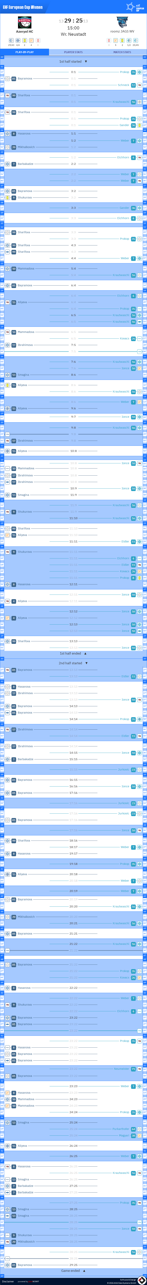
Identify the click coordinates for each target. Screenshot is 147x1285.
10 (133, 368)
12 (133, 85)
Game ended (73, 1270)
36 (133, 125)
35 (133, 72)
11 (133, 541)
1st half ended (73, 653)
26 (133, 338)
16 (133, 102)
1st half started (73, 61)
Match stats (122, 52)
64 (133, 1129)
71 (133, 1069)
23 (133, 769)
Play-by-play (25, 52)
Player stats (73, 52)
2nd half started (73, 663)
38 (133, 1135)
